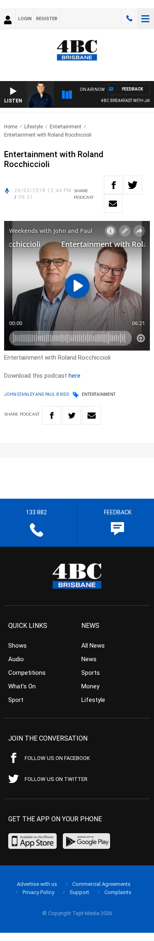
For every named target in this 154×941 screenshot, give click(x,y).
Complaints (117, 892)
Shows (17, 645)
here (74, 375)
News (89, 659)
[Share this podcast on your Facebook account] (113, 185)
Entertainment (65, 127)
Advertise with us (37, 884)
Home (10, 127)
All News (93, 645)
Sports (90, 672)
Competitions (27, 672)
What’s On (22, 686)
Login (25, 18)
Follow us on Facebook (57, 758)
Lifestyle (33, 127)
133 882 (129, 18)
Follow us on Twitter (56, 779)
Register (46, 18)
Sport (15, 700)
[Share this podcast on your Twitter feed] (133, 185)
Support (79, 892)
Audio (16, 659)
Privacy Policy (38, 892)
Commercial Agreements (101, 884)
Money (90, 686)
